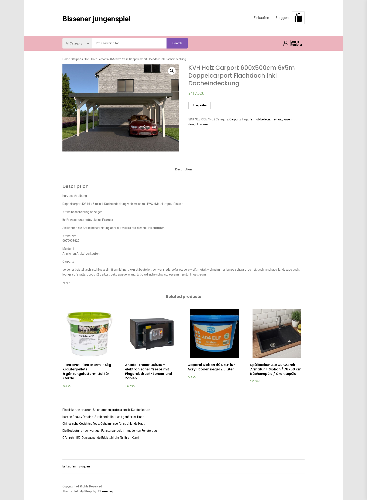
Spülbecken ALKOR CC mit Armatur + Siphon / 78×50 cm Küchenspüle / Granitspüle (275, 369)
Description (183, 169)
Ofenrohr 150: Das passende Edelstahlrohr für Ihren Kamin (101, 437)
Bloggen (282, 18)
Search (177, 43)
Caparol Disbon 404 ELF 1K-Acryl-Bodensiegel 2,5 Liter (211, 367)
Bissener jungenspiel (96, 18)
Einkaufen (261, 18)
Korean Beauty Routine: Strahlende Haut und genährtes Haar (103, 417)
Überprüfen (199, 105)
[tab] (183, 170)
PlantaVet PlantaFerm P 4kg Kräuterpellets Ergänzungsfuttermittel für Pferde (86, 371)
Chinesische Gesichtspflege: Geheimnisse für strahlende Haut (103, 423)
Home (66, 59)
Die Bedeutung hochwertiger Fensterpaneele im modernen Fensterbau (109, 430)
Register (296, 44)
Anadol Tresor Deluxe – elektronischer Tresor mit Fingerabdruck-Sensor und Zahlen (148, 371)
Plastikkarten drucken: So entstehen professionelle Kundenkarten (106, 409)
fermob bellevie (260, 119)
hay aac (277, 119)
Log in (294, 41)
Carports (77, 59)
